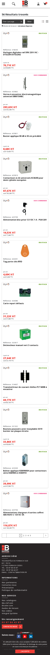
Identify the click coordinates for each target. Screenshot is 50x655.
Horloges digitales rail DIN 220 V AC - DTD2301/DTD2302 (21, 53)
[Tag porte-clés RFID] (25, 250)
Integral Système (10, 613)
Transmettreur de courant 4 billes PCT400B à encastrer (25, 388)
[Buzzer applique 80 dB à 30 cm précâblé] (25, 125)
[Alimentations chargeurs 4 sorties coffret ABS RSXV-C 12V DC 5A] (25, 501)
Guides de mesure (10, 608)
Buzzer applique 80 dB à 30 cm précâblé (22, 136)
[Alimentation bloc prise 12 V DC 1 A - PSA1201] (25, 209)
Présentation (8, 587)
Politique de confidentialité (14, 590)
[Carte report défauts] (25, 292)
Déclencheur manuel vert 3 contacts (20, 345)
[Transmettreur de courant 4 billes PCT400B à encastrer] (25, 376)
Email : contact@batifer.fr (14, 572)
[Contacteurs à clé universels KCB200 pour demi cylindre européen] (25, 167)
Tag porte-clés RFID (12, 261)
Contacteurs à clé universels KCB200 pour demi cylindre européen (23, 179)
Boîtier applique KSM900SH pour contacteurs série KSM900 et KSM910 (24, 472)
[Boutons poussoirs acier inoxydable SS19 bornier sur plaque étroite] (25, 418)
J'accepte (25, 651)
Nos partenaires (9, 582)
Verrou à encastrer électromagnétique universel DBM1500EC (22, 95)
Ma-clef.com (7, 603)
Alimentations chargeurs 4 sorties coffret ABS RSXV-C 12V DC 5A (23, 513)
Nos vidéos (7, 611)
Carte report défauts (13, 303)
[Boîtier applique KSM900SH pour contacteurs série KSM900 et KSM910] (25, 460)
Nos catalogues (9, 600)
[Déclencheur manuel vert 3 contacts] (25, 334)
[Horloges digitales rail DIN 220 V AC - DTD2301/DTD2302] (25, 41)
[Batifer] (25, 4)
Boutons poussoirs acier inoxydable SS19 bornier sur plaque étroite (22, 430)
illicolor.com (7, 605)
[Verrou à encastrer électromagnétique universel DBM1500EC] (25, 83)
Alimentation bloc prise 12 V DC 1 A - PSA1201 (25, 220)
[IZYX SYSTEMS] (8, 33)
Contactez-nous (9, 585)
